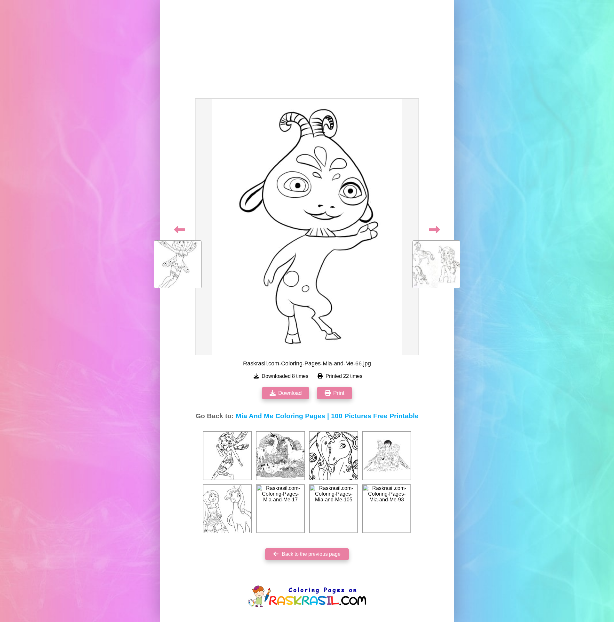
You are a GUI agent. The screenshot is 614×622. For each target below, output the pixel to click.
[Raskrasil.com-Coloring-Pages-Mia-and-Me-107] (227, 455)
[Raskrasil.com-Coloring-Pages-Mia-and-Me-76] (386, 455)
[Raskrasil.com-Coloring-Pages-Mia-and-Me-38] (280, 455)
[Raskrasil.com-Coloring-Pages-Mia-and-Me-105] (333, 508)
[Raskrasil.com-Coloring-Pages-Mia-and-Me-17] (280, 508)
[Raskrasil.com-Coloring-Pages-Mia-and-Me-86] (333, 455)
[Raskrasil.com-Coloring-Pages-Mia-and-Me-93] (386, 508)
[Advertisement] (307, 51)
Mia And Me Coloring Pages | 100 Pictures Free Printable (327, 416)
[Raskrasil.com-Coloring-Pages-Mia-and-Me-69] (227, 508)
